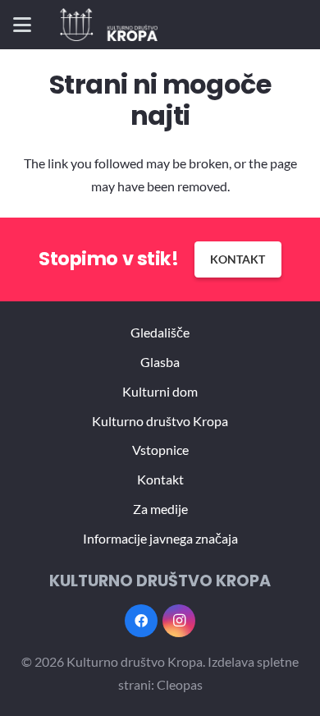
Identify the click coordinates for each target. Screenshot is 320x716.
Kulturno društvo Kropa (160, 421)
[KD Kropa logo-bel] (109, 24)
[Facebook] (141, 620)
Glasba (160, 361)
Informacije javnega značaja (160, 538)
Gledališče (160, 332)
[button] (22, 25)
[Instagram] (178, 620)
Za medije (160, 508)
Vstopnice (160, 449)
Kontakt (160, 479)
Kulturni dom (160, 391)
